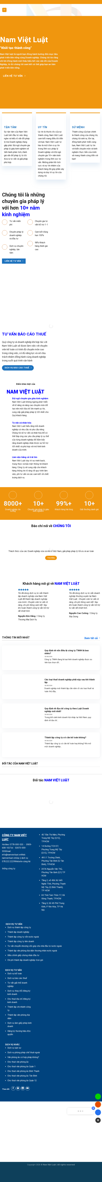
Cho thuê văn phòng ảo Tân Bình (22, 1075)
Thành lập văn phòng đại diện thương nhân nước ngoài (32, 950)
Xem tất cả (91, 638)
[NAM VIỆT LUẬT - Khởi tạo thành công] (51, 10)
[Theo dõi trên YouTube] (27, 1088)
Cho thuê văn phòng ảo (18, 1062)
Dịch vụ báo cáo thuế (17, 978)
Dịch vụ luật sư (14, 1048)
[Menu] (4, 10)
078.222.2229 (8, 861)
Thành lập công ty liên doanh (20, 941)
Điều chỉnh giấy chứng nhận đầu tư (23, 955)
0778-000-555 (16, 844)
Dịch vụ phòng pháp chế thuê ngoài (23, 1052)
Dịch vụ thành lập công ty (19, 927)
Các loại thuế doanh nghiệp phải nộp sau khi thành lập (69, 681)
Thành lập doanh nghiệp (18, 932)
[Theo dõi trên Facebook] (13, 1088)
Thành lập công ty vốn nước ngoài (23, 937)
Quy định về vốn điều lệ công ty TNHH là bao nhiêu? (66, 652)
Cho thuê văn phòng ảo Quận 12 (22, 1080)
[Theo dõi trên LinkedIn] (23, 1088)
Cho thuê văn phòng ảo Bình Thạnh (23, 1071)
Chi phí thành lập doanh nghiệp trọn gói (25, 960)
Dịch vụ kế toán (14, 973)
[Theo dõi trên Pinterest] (18, 1088)
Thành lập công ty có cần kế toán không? (65, 737)
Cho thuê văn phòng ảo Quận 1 (21, 1066)
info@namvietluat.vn (11, 854)
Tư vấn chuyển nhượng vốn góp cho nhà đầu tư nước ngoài (34, 946)
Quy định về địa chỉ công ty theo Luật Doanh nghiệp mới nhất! (66, 710)
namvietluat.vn (9, 858)
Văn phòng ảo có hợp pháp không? (23, 1057)
